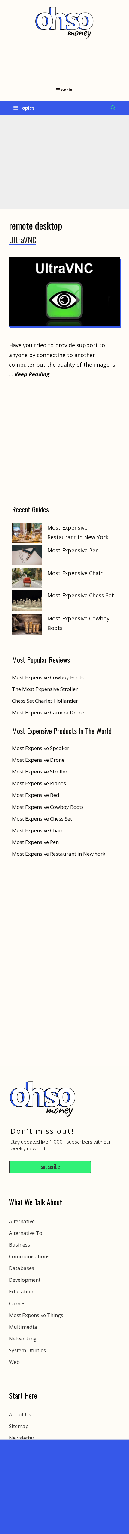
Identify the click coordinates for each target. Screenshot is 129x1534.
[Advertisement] (64, 1485)
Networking (23, 1338)
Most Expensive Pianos (39, 783)
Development (24, 1279)
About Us (20, 1414)
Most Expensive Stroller (40, 771)
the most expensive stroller (45, 689)
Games (17, 1303)
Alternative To (25, 1232)
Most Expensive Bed (35, 794)
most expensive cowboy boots (48, 677)
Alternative (22, 1221)
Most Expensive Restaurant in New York (58, 853)
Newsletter (21, 1437)
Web (14, 1361)
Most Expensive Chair (75, 573)
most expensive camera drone (48, 712)
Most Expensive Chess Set (80, 595)
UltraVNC (22, 240)
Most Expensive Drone (38, 759)
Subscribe (50, 1166)
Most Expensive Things (36, 1315)
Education (21, 1291)
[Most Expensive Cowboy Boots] (27, 626)
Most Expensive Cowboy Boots (48, 806)
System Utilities (27, 1350)
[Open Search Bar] (113, 108)
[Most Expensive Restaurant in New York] (27, 534)
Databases (21, 1268)
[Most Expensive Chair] (27, 579)
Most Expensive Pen (73, 550)
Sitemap (19, 1426)
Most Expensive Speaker (40, 748)
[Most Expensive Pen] (27, 556)
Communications (29, 1256)
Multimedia (23, 1326)
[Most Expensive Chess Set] (27, 601)
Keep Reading (32, 374)
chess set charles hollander (45, 700)
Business (19, 1244)
